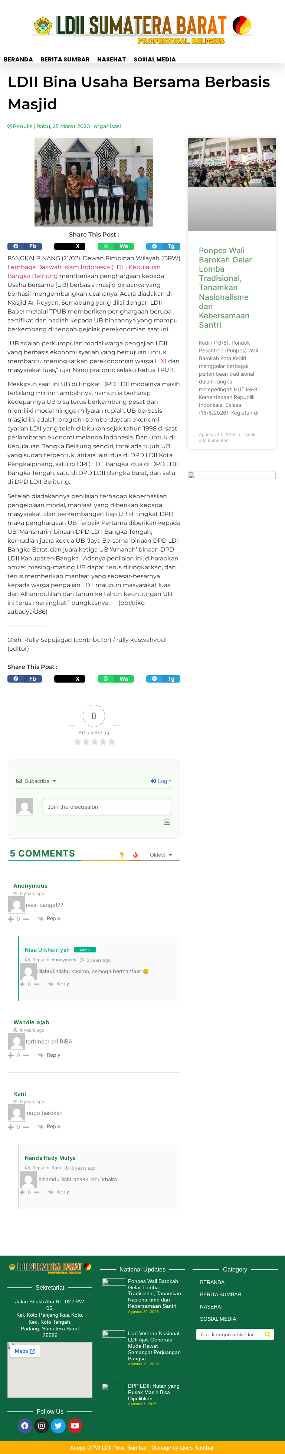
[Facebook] (24, 1425)
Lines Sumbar (196, 1447)
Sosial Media (155, 59)
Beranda (18, 59)
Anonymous (64, 959)
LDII (161, 361)
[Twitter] (58, 1425)
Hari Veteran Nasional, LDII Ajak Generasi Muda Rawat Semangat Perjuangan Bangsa (154, 1345)
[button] (24, 246)
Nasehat (111, 59)
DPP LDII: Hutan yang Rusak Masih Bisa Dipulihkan (154, 1392)
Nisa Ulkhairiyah (47, 950)
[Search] (267, 1334)
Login (164, 781)
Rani (56, 1167)
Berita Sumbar (65, 59)
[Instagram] (41, 1425)
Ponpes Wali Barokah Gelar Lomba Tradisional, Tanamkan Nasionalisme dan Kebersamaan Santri (225, 288)
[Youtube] (75, 1425)
